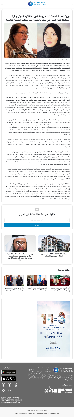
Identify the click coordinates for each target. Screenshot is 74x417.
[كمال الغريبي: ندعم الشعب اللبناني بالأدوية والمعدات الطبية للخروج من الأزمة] (60, 280)
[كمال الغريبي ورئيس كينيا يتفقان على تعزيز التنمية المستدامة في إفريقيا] (14, 280)
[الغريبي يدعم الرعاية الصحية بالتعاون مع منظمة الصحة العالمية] (37, 280)
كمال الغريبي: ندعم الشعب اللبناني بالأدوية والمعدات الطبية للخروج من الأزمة (60, 290)
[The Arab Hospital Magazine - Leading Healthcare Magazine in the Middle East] (37, 3)
